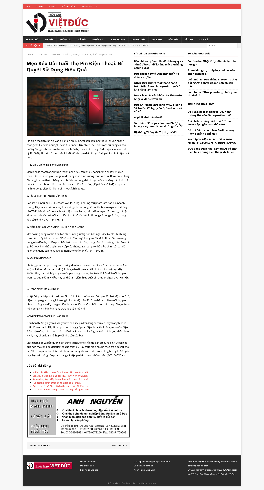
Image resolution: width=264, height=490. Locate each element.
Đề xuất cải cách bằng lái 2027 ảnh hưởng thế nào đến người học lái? (209, 113)
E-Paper (40, 6)
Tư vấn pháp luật (199, 53)
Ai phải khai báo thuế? (148, 117)
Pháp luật (66, 39)
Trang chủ (32, 39)
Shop (28, 6)
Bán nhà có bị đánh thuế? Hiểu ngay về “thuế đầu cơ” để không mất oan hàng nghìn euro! (158, 64)
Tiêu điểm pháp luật (201, 104)
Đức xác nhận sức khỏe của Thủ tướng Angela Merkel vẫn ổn (158, 97)
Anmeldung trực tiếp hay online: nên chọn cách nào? (211, 72)
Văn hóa (173, 39)
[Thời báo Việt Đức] (57, 22)
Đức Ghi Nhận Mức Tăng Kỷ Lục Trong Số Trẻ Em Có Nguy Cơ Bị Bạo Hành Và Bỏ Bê (158, 108)
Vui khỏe (157, 39)
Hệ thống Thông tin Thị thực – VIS (155, 132)
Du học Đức (138, 39)
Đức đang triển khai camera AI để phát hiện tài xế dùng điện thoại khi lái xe (212, 150)
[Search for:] (222, 45)
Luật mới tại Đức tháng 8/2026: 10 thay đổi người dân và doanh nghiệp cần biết (213, 83)
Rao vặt (52, 6)
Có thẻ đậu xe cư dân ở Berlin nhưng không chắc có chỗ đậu (211, 131)
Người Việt (98, 39)
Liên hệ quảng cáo (89, 6)
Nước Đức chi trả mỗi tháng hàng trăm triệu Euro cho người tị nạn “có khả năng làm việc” (157, 86)
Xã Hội (82, 39)
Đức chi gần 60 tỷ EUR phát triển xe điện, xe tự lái (156, 75)
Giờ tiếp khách (68, 6)
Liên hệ (203, 39)
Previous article (40, 445)
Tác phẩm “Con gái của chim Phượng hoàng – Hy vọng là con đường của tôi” (158, 124)
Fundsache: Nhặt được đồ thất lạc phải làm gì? (212, 62)
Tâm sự (189, 39)
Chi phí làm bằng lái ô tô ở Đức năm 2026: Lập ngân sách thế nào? (210, 122)
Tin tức (49, 39)
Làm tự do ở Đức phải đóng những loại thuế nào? (212, 93)
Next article (119, 445)
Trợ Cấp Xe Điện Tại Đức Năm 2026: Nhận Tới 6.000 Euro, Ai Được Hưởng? (212, 141)
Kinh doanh (118, 39)
